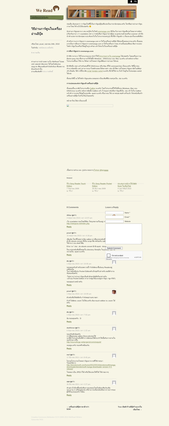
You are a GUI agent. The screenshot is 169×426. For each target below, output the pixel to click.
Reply (69, 227)
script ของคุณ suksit (95, 71)
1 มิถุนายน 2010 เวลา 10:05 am (79, 264)
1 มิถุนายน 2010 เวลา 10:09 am (79, 294)
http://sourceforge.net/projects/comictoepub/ (84, 342)
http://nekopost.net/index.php (78, 223)
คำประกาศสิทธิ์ (47, 71)
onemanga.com (104, 31)
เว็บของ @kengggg (100, 170)
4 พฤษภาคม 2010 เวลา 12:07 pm (79, 218)
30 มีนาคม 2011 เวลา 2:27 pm (78, 384)
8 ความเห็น (35, 53)
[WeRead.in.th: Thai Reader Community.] (47, 13)
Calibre (92, 88)
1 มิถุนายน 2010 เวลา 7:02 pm (78, 315)
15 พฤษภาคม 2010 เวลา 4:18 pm (79, 236)
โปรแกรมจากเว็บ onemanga (109, 56)
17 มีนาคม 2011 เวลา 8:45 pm (78, 357)
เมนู (135, 1)
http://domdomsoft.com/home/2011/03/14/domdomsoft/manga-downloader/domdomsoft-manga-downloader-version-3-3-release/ (91, 367)
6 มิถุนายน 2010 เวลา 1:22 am (78, 330)
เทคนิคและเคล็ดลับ (40, 18)
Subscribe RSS (37, 420)
